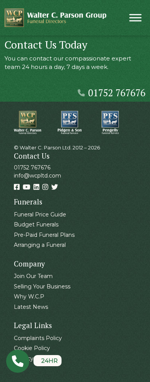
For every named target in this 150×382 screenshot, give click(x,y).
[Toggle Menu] (135, 17)
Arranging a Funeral (40, 244)
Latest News (31, 306)
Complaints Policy (38, 338)
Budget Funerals (36, 224)
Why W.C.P (29, 296)
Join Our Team (33, 276)
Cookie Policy (32, 348)
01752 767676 (116, 92)
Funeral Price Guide (40, 214)
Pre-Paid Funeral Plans (44, 234)
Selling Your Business (42, 286)
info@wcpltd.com (37, 175)
